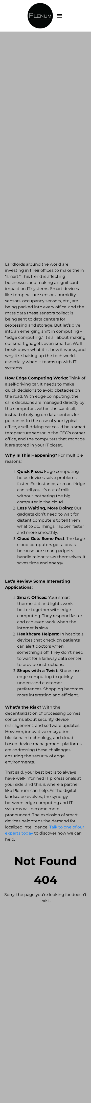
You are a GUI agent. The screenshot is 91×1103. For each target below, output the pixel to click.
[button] (59, 16)
